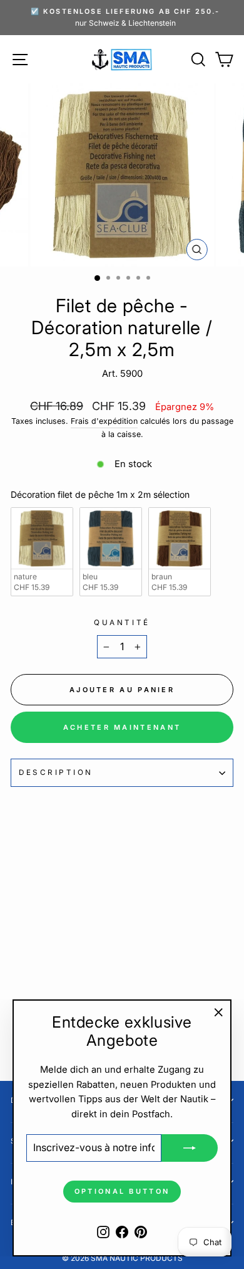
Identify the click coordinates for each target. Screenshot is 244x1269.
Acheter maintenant (122, 727)
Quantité (122, 622)
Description (56, 772)
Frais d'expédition (104, 421)
